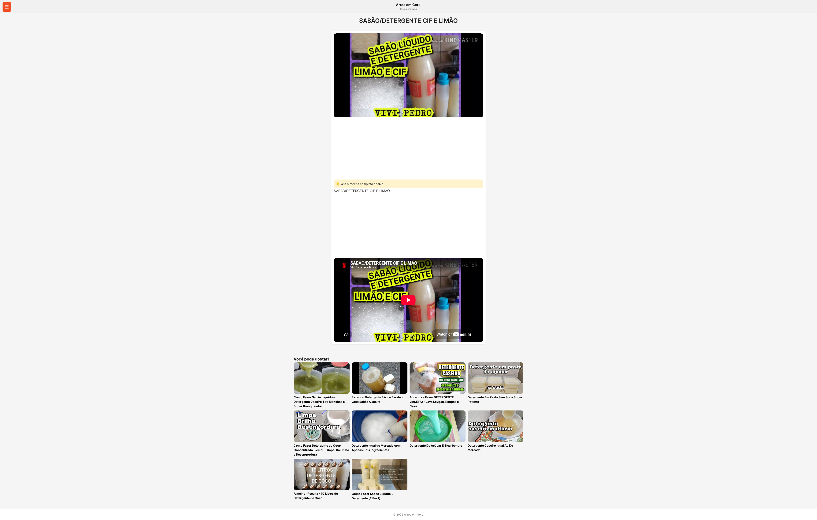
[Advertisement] (408, 147)
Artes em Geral (408, 5)
